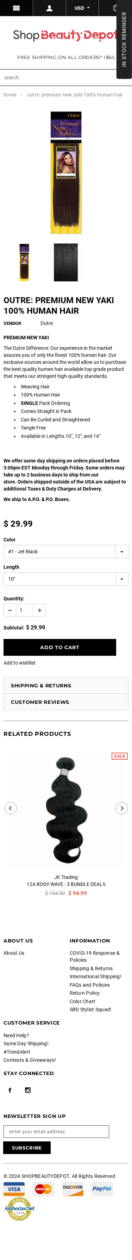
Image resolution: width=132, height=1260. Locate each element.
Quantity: (14, 598)
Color (9, 539)
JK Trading (66, 877)
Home (10, 95)
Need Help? (16, 1035)
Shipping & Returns (41, 685)
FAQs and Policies (90, 985)
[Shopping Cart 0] (115, 8)
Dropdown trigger (49, 8)
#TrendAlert (17, 1052)
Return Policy (85, 993)
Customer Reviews (40, 702)
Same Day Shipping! (26, 1043)
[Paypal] (102, 1189)
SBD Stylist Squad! (91, 1009)
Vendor (12, 323)
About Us (14, 953)
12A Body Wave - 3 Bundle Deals (66, 884)
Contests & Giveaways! (30, 1060)
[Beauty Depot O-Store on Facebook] (10, 1090)
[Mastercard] (43, 1189)
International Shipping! (95, 976)
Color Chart (83, 1001)
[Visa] (14, 1189)
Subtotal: (14, 628)
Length (11, 567)
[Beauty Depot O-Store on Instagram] (27, 1090)
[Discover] (72, 1189)
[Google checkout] (19, 1208)
